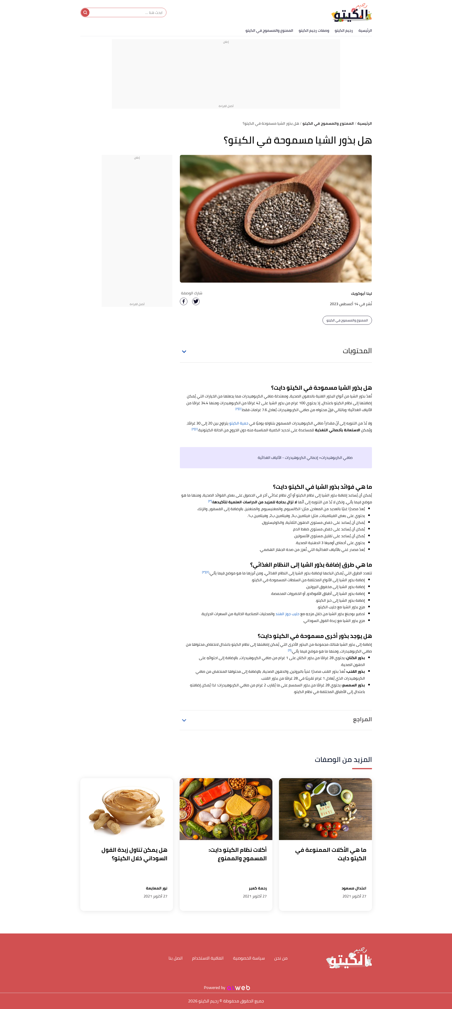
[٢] (237, 408)
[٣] (210, 501)
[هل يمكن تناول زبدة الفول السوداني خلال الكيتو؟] (126, 809)
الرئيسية (365, 30)
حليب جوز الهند (287, 613)
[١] (240, 408)
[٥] (289, 650)
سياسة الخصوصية (249, 958)
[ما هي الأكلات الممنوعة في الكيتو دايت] (325, 809)
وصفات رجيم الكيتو (314, 30)
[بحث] (85, 12)
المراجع (362, 719)
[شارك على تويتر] (196, 301)
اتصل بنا (176, 958)
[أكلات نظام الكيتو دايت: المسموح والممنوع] (226, 809)
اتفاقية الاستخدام (208, 958)
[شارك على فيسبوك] (183, 301)
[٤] (207, 572)
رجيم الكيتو (344, 30)
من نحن (281, 958)
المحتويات (357, 350)
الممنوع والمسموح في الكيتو (269, 30)
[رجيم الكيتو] (351, 12)
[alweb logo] (238, 987)
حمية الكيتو (238, 423)
